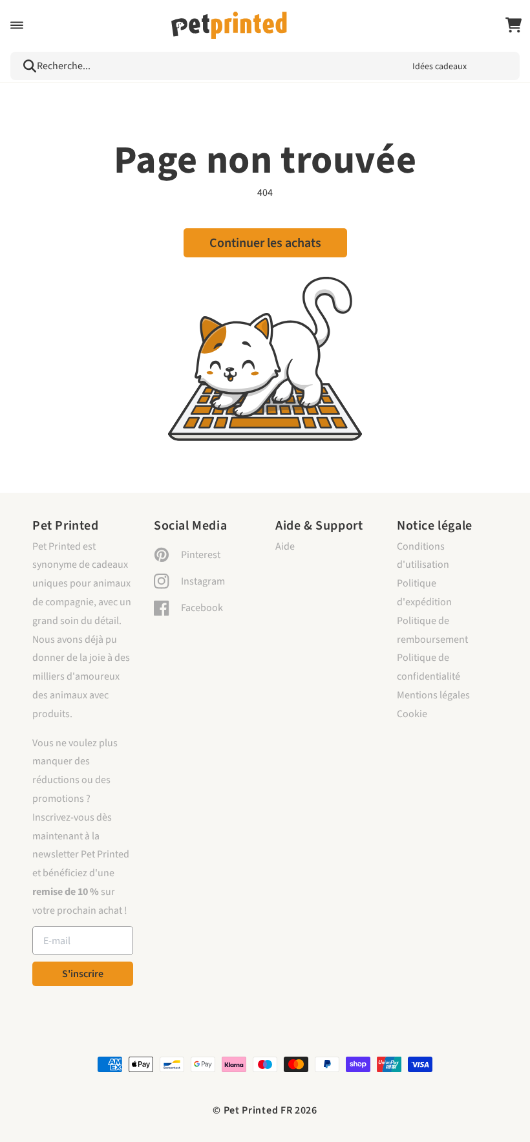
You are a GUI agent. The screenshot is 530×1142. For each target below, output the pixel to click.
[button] (17, 25)
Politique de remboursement (432, 630)
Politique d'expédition (424, 592)
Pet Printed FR (258, 1110)
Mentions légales (433, 695)
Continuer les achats (265, 243)
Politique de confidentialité (428, 667)
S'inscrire (82, 974)
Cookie (412, 714)
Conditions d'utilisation (423, 555)
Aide (285, 546)
